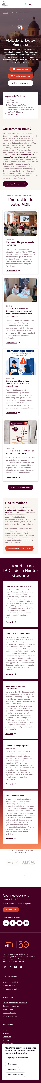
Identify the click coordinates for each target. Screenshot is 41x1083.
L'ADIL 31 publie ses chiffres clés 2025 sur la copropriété (20, 452)
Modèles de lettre (9, 1013)
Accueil (5, 13)
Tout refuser (12, 1069)
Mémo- (10, 1016)
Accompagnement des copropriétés (15, 687)
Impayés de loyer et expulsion (18, 586)
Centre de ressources (11, 1006)
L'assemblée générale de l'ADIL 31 (20, 244)
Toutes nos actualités (11, 989)
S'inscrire (9, 909)
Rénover (6, 1040)
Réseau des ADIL (9, 985)
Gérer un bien (8, 1043)
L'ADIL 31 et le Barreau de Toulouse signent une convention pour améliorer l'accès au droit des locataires (20, 312)
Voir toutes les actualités (20, 487)
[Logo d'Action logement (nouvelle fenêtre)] (12, 862)
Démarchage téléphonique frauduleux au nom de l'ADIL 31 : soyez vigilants (19, 383)
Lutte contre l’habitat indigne (17, 633)
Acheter (6, 1033)
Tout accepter (13, 1064)
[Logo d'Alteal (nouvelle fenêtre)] (28, 862)
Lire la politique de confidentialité (16, 1058)
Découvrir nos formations (18, 548)
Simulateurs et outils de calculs (15, 1003)
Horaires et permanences (20, 83)
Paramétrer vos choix (15, 1074)
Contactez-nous (22, 69)
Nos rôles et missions (14, 184)
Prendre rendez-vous (22, 76)
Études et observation (14, 795)
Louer (5, 1030)
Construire (7, 1037)
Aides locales (8, 1009)
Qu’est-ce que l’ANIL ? (11, 982)
